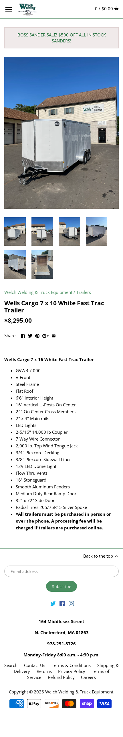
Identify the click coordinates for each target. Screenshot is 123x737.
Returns (44, 671)
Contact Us (34, 665)
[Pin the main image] (37, 335)
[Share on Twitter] (30, 335)
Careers (88, 677)
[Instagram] (71, 603)
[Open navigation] (8, 9)
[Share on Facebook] (23, 335)
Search (10, 665)
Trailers (83, 292)
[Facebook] (62, 603)
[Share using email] (53, 335)
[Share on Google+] (45, 335)
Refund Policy (61, 677)
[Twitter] (53, 603)
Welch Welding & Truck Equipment (38, 292)
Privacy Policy (71, 671)
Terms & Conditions (71, 665)
